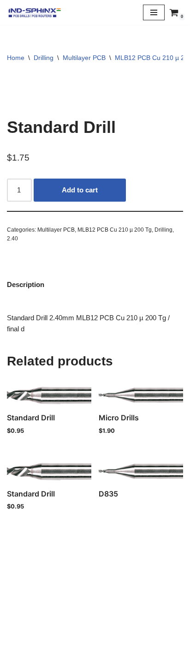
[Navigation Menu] (154, 12)
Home (15, 57)
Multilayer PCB (84, 57)
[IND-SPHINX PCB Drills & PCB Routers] (34, 12)
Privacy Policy (95, 616)
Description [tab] (25, 284)
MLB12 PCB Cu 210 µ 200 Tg (114, 230)
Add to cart (80, 190)
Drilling (43, 57)
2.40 (12, 238)
